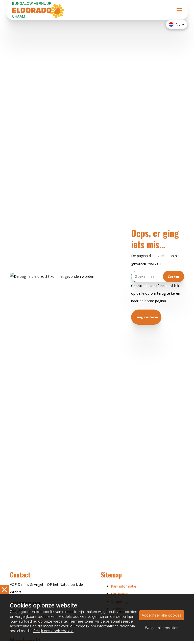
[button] (176, 24)
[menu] (179, 5)
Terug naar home (146, 317)
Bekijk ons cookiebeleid (53, 631)
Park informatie (123, 586)
